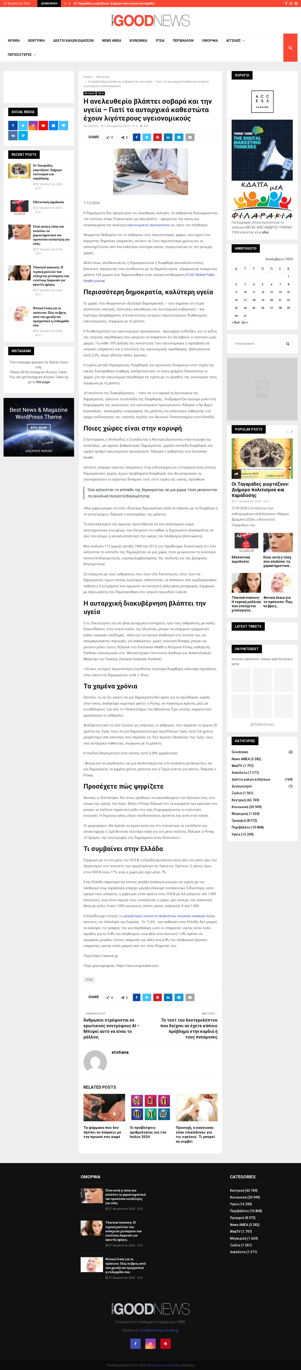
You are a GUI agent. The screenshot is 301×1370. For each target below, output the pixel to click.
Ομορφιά (210, 40)
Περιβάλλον (183, 40)
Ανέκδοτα (239, 773)
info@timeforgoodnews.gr (159, 1330)
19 (262, 300)
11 (253, 292)
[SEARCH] (288, 343)
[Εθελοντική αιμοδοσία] (19, 207)
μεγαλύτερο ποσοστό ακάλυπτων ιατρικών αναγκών (165, 916)
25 (253, 307)
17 (245, 300)
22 (288, 300)
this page (43, 382)
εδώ (265, 232)
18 (253, 300)
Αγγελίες (233, 40)
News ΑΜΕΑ (111, 40)
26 (262, 307)
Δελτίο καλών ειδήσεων (73, 40)
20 (271, 300)
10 (245, 292)
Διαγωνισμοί (242, 786)
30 (236, 315)
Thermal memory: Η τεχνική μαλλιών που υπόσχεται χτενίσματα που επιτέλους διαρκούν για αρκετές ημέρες (51, 276)
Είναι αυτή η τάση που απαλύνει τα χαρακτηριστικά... (277, 561)
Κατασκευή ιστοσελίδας (163, 1365)
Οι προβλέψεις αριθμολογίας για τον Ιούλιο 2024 (148, 1132)
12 (262, 292)
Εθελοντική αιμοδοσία (48, 202)
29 (288, 307)
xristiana (93, 126)
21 (280, 300)
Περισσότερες (20, 55)
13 (271, 292)
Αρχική (14, 40)
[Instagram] (150, 1344)
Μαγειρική (240, 814)
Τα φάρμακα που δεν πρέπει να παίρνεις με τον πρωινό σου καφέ (102, 1132)
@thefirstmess (262, 724)
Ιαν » (245, 322)
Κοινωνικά (138, 40)
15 (288, 292)
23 (236, 307)
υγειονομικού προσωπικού (148, 225)
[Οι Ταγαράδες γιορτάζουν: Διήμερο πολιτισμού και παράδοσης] (19, 171)
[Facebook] (135, 1344)
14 (280, 292)
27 (271, 307)
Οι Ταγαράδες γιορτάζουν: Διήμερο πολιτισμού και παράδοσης (117, 3)
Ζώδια (237, 793)
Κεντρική (36, 40)
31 (245, 315)
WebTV (237, 766)
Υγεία (160, 40)
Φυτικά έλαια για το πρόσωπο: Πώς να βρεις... (278, 602)
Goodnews (240, 752)
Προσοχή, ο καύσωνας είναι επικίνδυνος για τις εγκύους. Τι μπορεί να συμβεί (195, 1135)
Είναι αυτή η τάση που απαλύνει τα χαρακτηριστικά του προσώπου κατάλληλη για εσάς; (51, 235)
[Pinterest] (165, 1344)
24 (245, 307)
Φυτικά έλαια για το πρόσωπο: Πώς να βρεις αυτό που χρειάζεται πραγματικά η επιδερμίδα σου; (51, 316)
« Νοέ (236, 322)
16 (236, 300)
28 (280, 307)
